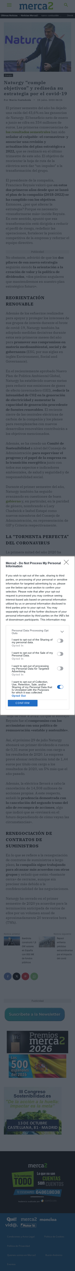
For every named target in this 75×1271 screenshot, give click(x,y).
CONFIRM (23, 703)
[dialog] (37, 635)
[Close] (67, 563)
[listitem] (37, 631)
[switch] (60, 641)
